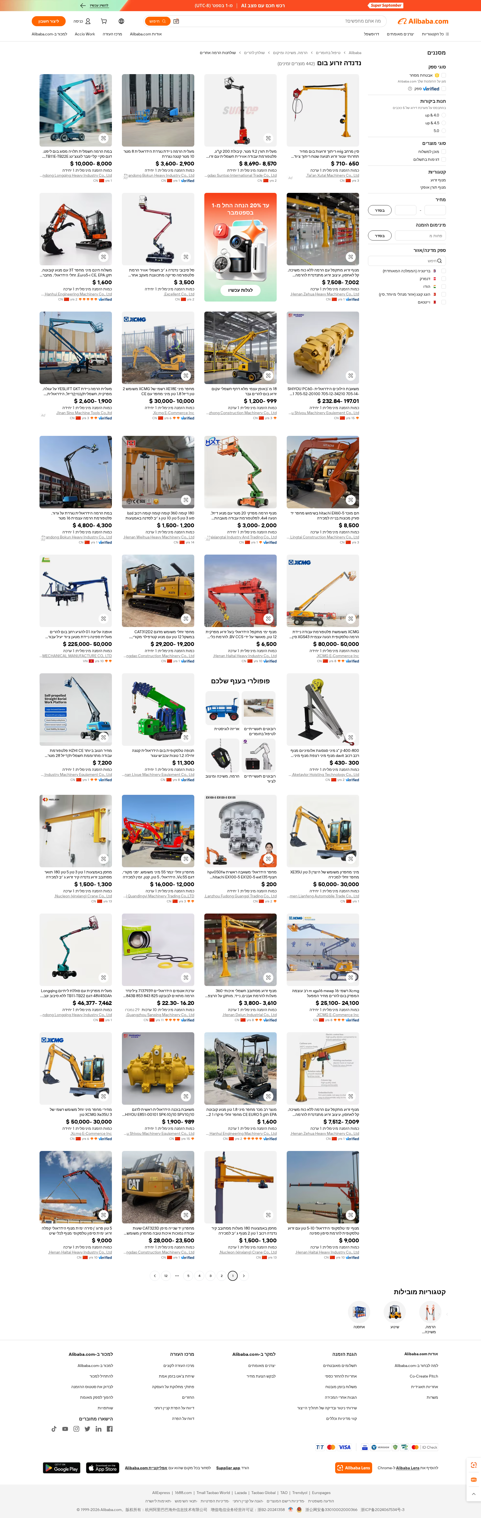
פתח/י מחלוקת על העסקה (173, 1387)
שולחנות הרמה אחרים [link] (218, 52)
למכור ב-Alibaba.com (95, 1365)
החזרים (188, 1397)
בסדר (380, 210)
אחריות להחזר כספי (341, 1376)
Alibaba (355, 52)
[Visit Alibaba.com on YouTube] (65, 1428)
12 (166, 1276)
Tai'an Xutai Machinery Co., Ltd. (332, 175)
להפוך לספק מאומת (96, 1397)
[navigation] (407, 665)
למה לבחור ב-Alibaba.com (416, 1365)
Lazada (241, 1492)
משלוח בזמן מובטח (341, 1387)
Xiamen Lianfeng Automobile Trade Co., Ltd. (323, 896)
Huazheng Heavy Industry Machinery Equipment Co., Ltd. (76, 774)
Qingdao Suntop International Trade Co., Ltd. (240, 175)
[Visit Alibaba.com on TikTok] (54, 1428)
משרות (432, 1397)
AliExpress (161, 1492)
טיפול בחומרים (328, 52)
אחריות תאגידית (424, 1387)
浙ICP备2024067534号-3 (382, 1509)
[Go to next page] (155, 1276)
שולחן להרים (254, 52)
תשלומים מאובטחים (340, 1365)
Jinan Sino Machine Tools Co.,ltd (84, 413)
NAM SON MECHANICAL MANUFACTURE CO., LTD (76, 656)
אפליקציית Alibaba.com (146, 1468)
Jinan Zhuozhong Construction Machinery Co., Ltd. (240, 413)
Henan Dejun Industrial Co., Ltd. (249, 1014)
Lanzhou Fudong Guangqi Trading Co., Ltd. (240, 896)
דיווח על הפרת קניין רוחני (174, 1408)
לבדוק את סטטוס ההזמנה (92, 1387)
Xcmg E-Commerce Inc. (173, 413)
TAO (284, 1492)
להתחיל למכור (101, 1376)
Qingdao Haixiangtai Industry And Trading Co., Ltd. (240, 537)
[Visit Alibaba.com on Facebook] (109, 1428)
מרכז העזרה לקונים (178, 1365)
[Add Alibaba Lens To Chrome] (353, 1467)
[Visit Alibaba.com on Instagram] (76, 1428)
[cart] (103, 22)
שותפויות (105, 1408)
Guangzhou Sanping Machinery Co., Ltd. (160, 1014)
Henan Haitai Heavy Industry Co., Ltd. (245, 656)
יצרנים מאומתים (262, 1365)
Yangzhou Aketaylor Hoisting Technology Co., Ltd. (323, 774)
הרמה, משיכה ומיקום (290, 52)
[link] (474, 1465)
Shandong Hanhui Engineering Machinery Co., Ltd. (76, 294)
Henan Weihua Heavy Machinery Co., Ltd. (158, 537)
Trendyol (299, 1492)
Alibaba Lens (407, 1468)
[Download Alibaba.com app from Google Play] (61, 1467)
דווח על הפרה (183, 1418)
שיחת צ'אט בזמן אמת (176, 1376)
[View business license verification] (290, 1509)
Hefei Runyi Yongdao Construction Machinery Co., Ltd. (158, 656)
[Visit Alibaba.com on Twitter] (87, 1428)
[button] (176, 21)
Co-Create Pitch (424, 1376)
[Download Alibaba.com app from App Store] (102, 1467)
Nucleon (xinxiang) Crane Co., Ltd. (83, 896)
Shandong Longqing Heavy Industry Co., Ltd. (76, 175)
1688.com (183, 1492)
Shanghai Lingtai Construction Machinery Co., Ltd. (323, 537)
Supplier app (228, 1468)
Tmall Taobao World (213, 1492)
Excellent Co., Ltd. (179, 294)
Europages (321, 1492)
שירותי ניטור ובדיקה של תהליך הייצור (327, 1408)
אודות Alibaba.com (421, 1354)
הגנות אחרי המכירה (341, 1397)
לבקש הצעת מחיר (261, 1376)
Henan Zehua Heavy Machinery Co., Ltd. (324, 294)
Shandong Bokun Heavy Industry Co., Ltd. (158, 175)
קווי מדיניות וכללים (341, 1418)
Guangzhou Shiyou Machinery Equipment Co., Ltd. (323, 413)
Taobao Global (263, 1492)
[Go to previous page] (244, 1276)
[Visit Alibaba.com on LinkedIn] (98, 1428)
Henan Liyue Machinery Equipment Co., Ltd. (158, 774)
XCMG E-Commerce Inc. (337, 656)
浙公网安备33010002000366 (331, 1509)
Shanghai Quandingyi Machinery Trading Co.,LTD (158, 896)
